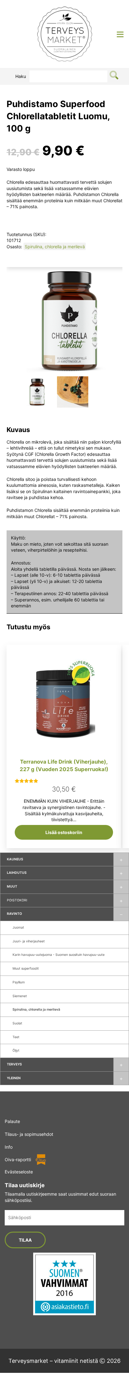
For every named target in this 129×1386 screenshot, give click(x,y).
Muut (12, 886)
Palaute (12, 1121)
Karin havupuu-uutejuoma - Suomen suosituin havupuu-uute (59, 955)
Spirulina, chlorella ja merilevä (36, 1009)
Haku (20, 76)
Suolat (17, 1023)
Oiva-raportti (18, 1159)
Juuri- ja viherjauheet (29, 941)
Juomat (18, 927)
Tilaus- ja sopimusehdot (29, 1134)
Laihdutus (17, 873)
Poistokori (17, 900)
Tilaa (25, 1240)
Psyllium (19, 982)
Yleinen (14, 1078)
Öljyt (16, 1051)
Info (9, 1147)
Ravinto (14, 914)
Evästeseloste (19, 1171)
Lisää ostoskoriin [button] (63, 832)
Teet (16, 1037)
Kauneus (15, 859)
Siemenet (20, 996)
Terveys (14, 1064)
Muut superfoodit (26, 968)
